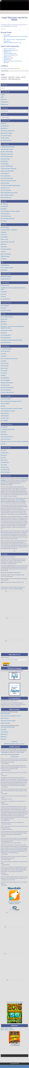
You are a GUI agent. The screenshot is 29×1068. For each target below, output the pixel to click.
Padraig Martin (4, 731)
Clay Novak (3, 356)
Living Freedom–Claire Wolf (7, 241)
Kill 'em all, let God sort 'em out (11, 61)
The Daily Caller (5, 418)
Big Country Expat (5, 158)
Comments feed (4, 101)
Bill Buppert (4, 736)
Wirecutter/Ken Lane (6, 197)
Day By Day (4, 450)
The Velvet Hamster (5, 472)
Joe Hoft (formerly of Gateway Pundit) (10, 211)
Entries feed (4, 99)
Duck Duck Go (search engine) (8, 720)
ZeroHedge (3, 258)
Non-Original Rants (5, 175)
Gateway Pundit (5, 365)
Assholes (6, 59)
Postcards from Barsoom (7, 178)
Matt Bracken (4, 434)
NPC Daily (3, 457)
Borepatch (3, 353)
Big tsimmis (6, 58)
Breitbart (3, 406)
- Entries (10, 1028)
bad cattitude (4, 427)
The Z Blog (3, 220)
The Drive (3, 296)
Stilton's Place (4, 460)
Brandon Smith (4, 206)
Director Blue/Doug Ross (7, 316)
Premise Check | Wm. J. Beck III (8, 180)
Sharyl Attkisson (5, 413)
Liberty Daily (4, 319)
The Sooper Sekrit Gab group (8, 727)
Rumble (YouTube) (5, 723)
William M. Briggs (5, 256)
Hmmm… (6, 56)
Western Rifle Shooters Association (9, 192)
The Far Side (4, 464)
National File (4, 324)
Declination (3, 232)
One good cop (7, 41)
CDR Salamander (5, 265)
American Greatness (6, 398)
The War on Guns (5, 137)
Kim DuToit (3, 307)
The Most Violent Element (7, 382)
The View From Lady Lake (7, 392)
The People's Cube (5, 469)
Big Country (11, 77)
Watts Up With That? (6, 342)
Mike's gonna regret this (14, 79)
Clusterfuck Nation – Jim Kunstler (9, 229)
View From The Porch (6, 140)
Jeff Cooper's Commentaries (7, 130)
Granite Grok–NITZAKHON (7, 171)
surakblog (3, 375)
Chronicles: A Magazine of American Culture (11, 408)
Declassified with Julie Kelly (8, 429)
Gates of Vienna (4, 363)
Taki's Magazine (5, 415)
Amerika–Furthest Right (6, 151)
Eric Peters (3, 294)
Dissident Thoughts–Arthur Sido (8, 168)
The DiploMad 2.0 (5, 377)
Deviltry (18, 77)
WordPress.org (4, 104)
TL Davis (3, 251)
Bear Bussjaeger (5, 125)
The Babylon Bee (5, 462)
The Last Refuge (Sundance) (8, 218)
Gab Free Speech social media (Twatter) (10, 715)
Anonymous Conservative (7, 154)
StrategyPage (4, 270)
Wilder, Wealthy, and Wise (7, 195)
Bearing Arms (4, 128)
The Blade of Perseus (6, 216)
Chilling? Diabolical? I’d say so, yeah (12, 42)
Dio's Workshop (4, 163)
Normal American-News (6, 330)
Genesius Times (4, 452)
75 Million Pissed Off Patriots (8, 146)
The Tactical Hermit (6, 190)
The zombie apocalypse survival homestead (11, 340)
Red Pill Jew (4, 373)
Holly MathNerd (5, 173)
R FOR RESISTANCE (6, 335)
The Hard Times (5, 467)
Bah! (5, 62)
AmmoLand (3, 123)
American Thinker (5, 403)
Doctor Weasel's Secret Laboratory (9, 358)
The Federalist (4, 420)
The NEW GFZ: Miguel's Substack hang (10, 185)
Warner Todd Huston (6, 254)
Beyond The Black (5, 351)
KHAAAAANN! (7, 35)
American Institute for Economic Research (11, 401)
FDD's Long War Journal (7, 267)
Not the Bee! (4, 455)
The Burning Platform (6, 249)
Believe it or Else (8, 48)
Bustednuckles (4, 161)
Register (3, 94)
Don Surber (3, 361)
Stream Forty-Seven (5, 439)
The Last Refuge (19, 1002)
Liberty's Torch (4, 239)
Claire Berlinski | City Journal (8, 410)
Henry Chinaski (19, 588)
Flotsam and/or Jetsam (9, 50)
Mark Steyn (3, 244)
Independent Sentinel (6, 276)
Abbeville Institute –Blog (7, 149)
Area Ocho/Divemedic (6, 348)
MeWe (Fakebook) (5, 713)
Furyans (23, 77)
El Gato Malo (4, 291)
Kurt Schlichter (4, 237)
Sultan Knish (4, 246)
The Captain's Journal (6, 135)
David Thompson (5, 305)
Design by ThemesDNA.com (14, 1065)
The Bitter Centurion (6, 310)
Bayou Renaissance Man (7, 156)
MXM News (3, 321)
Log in (2, 97)
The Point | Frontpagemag (7, 387)
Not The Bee (4, 332)
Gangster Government (9, 55)
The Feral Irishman (5, 299)
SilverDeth (3, 739)
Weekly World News (6, 278)
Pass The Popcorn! (8, 53)
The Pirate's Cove (5, 187)
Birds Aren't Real (5, 285)
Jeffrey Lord (4, 234)
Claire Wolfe (4, 752)
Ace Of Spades (4, 204)
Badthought (4, 77)
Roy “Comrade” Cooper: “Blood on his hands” (15, 39)
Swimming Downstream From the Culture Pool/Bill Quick (14, 441)
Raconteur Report (5, 183)
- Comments (11, 1029)
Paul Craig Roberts (5, 213)
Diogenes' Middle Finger (7, 166)
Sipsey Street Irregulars (6, 133)
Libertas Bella (4, 368)
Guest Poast (4, 79)
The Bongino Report (5, 337)
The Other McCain (5, 385)
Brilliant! (6, 51)
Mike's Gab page (5, 718)
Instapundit (3, 208)
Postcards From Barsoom (7, 436)
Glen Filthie (3, 729)
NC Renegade (4, 370)
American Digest (5, 227)
